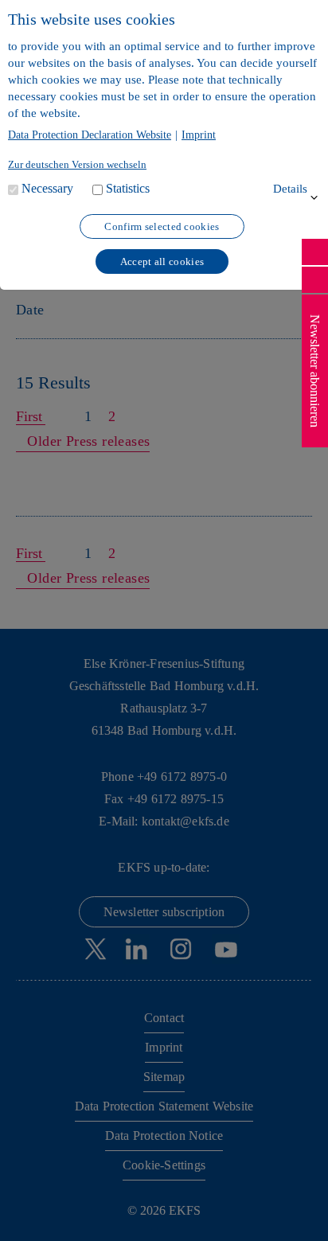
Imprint (199, 135)
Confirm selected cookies (161, 226)
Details (290, 188)
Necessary (47, 188)
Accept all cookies (162, 261)
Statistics (128, 188)
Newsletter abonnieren (315, 370)
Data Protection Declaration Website (89, 135)
